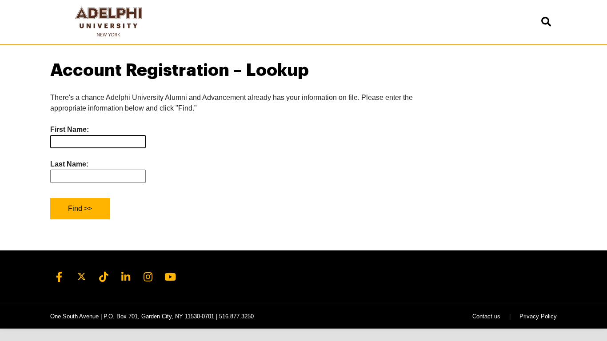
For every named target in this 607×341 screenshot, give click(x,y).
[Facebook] (59, 277)
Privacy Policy (538, 316)
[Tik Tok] (103, 277)
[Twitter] (81, 277)
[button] (546, 22)
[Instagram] (148, 277)
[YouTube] (170, 277)
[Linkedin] (126, 277)
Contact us (486, 316)
